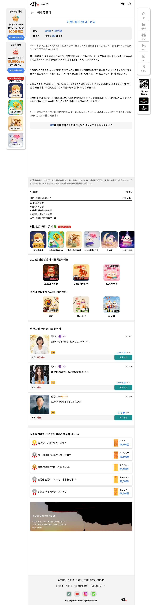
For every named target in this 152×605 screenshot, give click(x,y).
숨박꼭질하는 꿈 (37, 202)
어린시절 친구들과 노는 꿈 (41, 210)
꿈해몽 (48, 30)
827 (130, 336)
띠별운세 (79, 580)
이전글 (35, 191)
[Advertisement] (81, 152)
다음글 (127, 191)
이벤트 (122, 4)
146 (130, 397)
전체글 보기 (127, 198)
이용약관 (69, 586)
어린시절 (58, 30)
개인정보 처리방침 (80, 586)
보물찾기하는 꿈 (37, 206)
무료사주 (71, 580)
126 (130, 366)
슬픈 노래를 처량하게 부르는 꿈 (43, 218)
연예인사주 (100, 580)
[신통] (34, 4)
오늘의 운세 (62, 580)
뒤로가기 (32, 12)
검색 (129, 4)
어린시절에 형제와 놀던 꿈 (41, 214)
